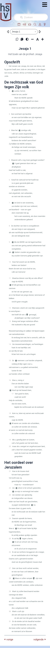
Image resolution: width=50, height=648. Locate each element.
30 (10, 611)
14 (10, 344)
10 (10, 262)
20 (10, 446)
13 (10, 321)
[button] (19, 25)
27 (10, 568)
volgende (39, 639)
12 (10, 308)
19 (10, 440)
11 (10, 278)
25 (10, 539)
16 (10, 380)
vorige (9, 639)
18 (10, 413)
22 (10, 488)
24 (10, 518)
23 (10, 495)
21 (10, 471)
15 (10, 361)
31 (10, 621)
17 (13, 394)
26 (10, 552)
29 (10, 591)
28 (10, 578)
